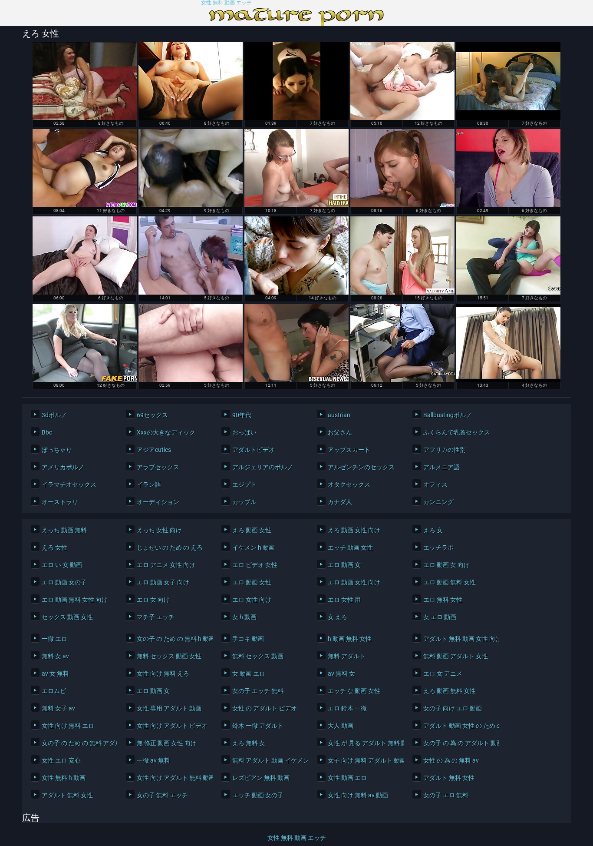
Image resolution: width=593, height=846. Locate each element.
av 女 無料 (55, 673)
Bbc (47, 432)
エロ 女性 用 (344, 599)
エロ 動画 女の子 (64, 582)
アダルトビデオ (253, 449)
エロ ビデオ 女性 (254, 564)
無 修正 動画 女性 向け (167, 743)
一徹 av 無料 (153, 760)
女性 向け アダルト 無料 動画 (172, 777)
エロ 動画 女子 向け (163, 582)
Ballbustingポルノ (447, 414)
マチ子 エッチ (156, 617)
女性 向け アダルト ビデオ (172, 725)
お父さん (340, 432)
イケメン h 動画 (253, 547)
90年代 (241, 414)
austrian (339, 414)
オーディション (158, 501)
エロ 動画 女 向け (446, 564)
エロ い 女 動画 (62, 564)
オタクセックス (349, 484)
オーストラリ (60, 501)
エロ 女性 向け (251, 599)
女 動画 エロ (248, 673)
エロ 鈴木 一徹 (347, 708)
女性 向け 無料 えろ (163, 673)
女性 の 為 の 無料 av (451, 760)
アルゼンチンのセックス (361, 467)
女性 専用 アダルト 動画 (169, 708)
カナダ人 (340, 501)
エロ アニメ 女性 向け (166, 564)
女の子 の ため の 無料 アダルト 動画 (77, 743)
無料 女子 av (58, 708)
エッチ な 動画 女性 (354, 690)
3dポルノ (54, 414)
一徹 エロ (54, 638)
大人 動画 (340, 725)
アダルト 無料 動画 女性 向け (459, 638)
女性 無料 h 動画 (64, 777)
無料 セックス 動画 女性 (169, 656)
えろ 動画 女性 (251, 530)
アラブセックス (158, 467)
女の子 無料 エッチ (162, 795)
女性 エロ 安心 (61, 760)
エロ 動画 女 (344, 564)
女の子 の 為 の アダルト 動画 (459, 743)
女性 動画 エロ (347, 777)
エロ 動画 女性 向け (354, 582)
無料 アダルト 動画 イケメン (268, 760)
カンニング (438, 501)
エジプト (244, 484)
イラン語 (149, 484)
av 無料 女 (341, 673)
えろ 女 (433, 530)
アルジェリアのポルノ (262, 467)
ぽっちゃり (57, 449)
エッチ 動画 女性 (350, 547)
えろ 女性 (54, 547)
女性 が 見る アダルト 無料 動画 (363, 743)
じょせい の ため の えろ (170, 547)
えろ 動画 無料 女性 (449, 690)
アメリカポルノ (63, 467)
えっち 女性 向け (159, 530)
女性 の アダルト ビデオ (264, 708)
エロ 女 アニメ (442, 673)
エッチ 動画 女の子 (257, 795)
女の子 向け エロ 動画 (452, 708)
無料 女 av (55, 656)
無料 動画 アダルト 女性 (455, 656)
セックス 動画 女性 (67, 617)
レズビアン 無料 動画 (261, 777)
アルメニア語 (441, 467)
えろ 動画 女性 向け (354, 530)
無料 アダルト (347, 656)
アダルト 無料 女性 (448, 777)
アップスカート (349, 449)
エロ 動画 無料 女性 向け (75, 599)
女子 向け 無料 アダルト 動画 (363, 760)
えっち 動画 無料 (64, 530)
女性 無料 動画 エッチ (226, 3)
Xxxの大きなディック (166, 432)
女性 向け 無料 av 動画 (358, 795)
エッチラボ (438, 547)
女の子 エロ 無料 (445, 795)
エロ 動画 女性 (251, 582)
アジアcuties (154, 449)
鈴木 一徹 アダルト (257, 725)
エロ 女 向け (153, 599)
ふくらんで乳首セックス (456, 432)
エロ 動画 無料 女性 (449, 582)
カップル (244, 501)
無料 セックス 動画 (257, 656)
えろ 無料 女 (248, 743)
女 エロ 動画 (439, 617)
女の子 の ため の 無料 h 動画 (172, 638)
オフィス (435, 484)
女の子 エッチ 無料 (257, 690)
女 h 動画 (244, 617)
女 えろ (337, 617)
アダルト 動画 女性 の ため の (459, 725)
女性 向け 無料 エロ (68, 725)
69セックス (152, 414)
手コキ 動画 (248, 638)
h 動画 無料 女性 (350, 638)
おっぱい (244, 432)
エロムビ (54, 690)
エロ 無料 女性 (442, 599)
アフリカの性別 (444, 449)
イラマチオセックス (69, 484)
